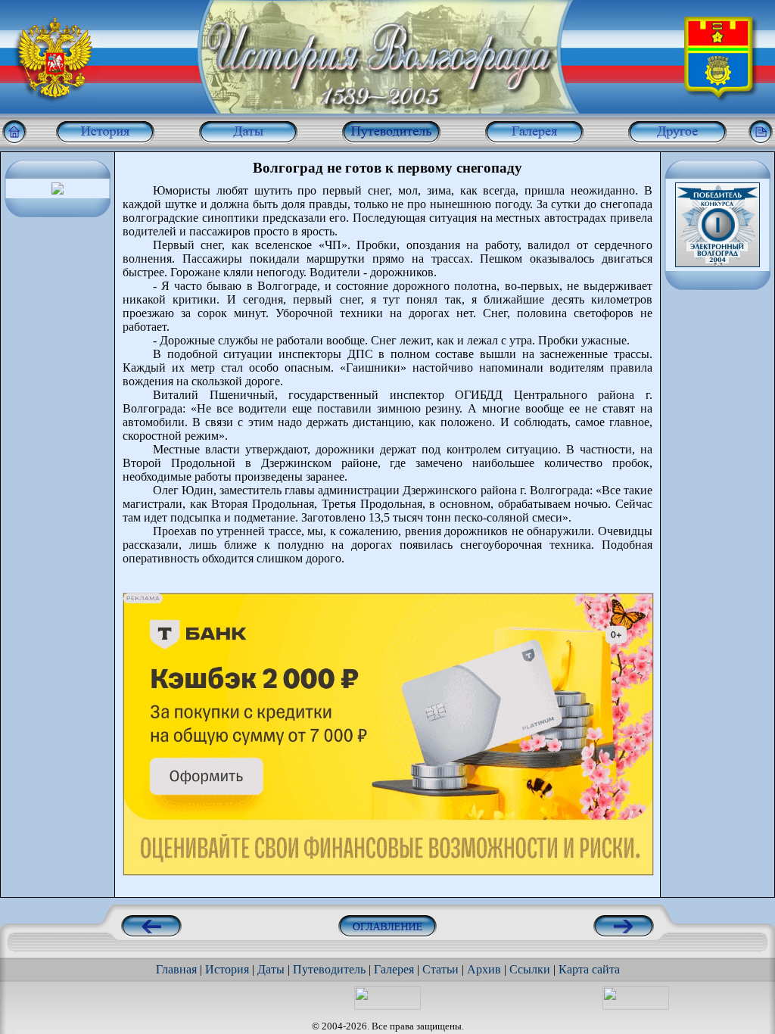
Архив (484, 969)
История (227, 969)
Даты (271, 969)
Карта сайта (589, 969)
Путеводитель (329, 969)
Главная (176, 969)
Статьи (440, 969)
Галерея (394, 969)
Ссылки (529, 969)
